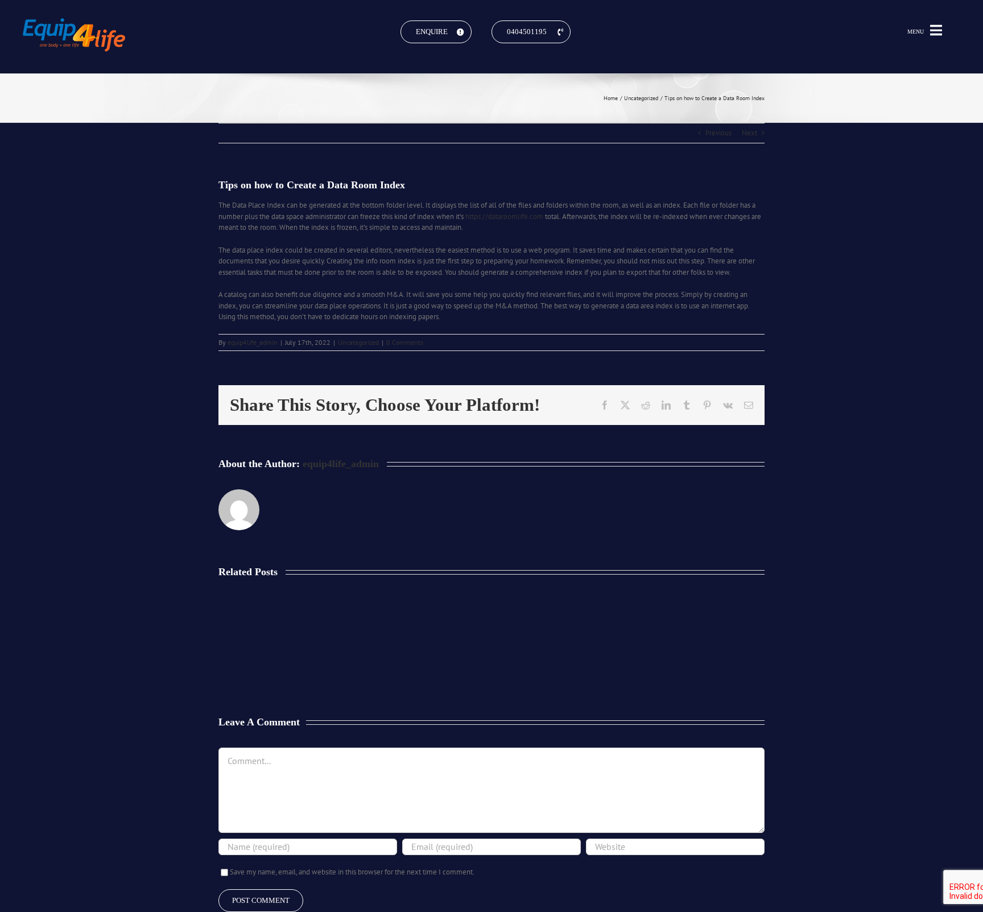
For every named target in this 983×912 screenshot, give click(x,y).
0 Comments (404, 342)
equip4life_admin (253, 342)
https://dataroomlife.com (504, 216)
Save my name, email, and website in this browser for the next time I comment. (352, 872)
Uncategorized (358, 342)
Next (749, 133)
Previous (718, 133)
